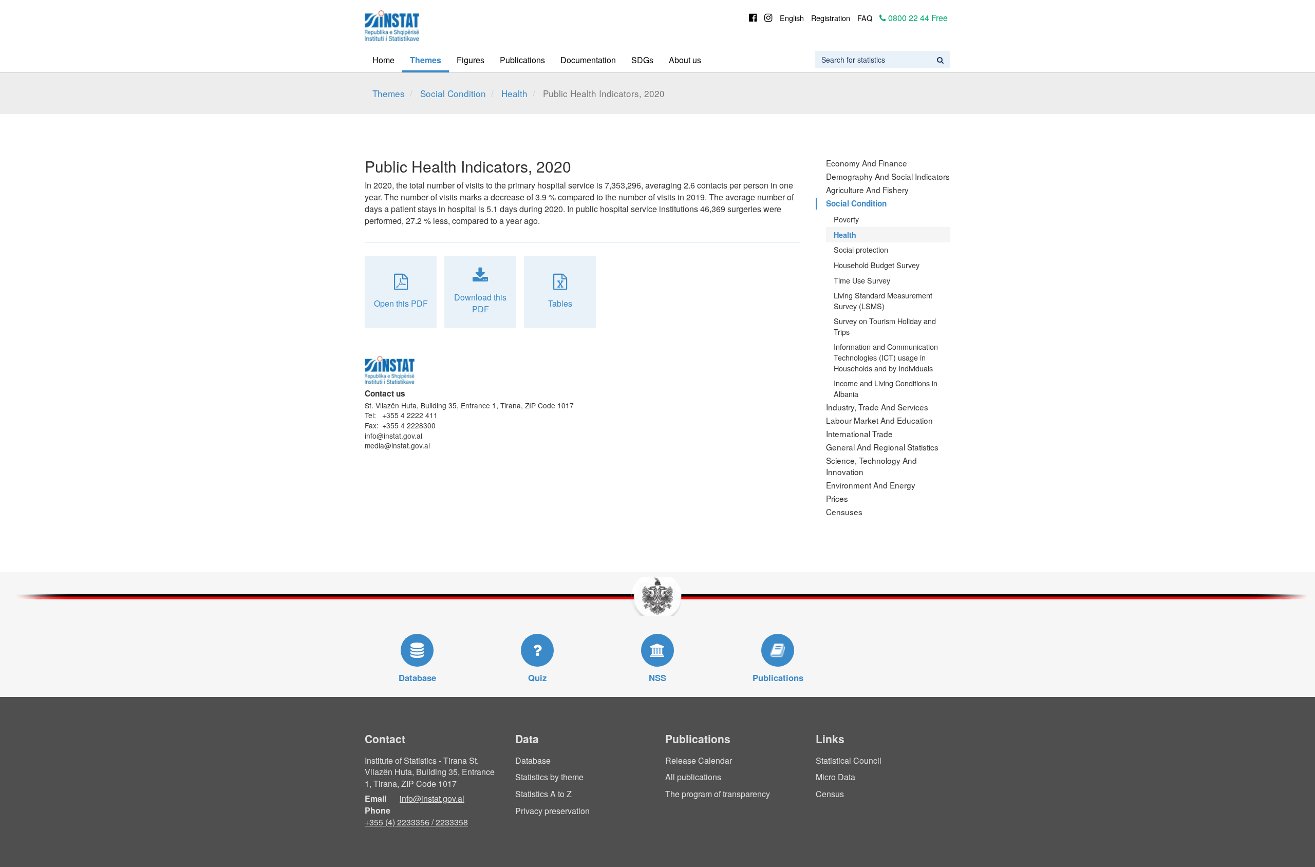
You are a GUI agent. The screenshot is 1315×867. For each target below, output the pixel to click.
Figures (470, 60)
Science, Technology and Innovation (871, 466)
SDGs (642, 60)
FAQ (864, 17)
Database (533, 760)
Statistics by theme (549, 777)
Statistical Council (848, 760)
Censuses (844, 511)
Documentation (588, 60)
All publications (693, 777)
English (792, 17)
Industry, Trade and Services (877, 406)
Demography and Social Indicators (888, 176)
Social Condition (453, 93)
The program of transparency (717, 794)
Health (514, 93)
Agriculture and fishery (867, 189)
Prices (837, 498)
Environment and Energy (870, 485)
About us (685, 60)
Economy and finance (866, 162)
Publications (522, 60)
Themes (425, 60)
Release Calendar (698, 760)
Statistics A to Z (543, 794)
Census (830, 794)
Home (383, 60)
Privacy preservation (552, 811)
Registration (830, 17)
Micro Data (835, 777)
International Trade (859, 433)
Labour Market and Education (879, 420)
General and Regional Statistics (882, 447)
